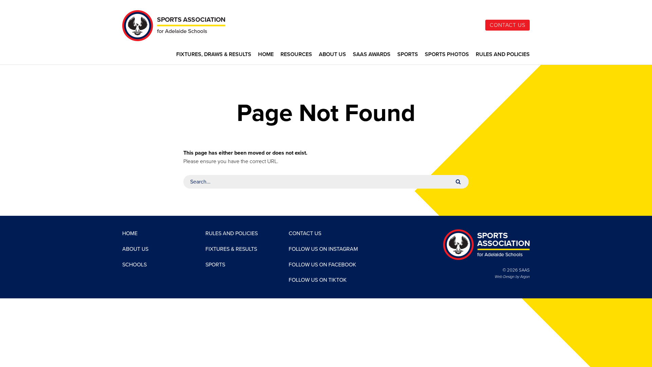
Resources (296, 54)
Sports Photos (447, 54)
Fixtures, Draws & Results (213, 54)
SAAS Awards (372, 54)
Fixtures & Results (231, 249)
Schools (134, 264)
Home (266, 54)
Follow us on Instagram (323, 249)
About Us (332, 54)
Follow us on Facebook (322, 264)
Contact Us (507, 25)
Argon (525, 277)
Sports (407, 54)
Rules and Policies (503, 54)
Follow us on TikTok (318, 280)
